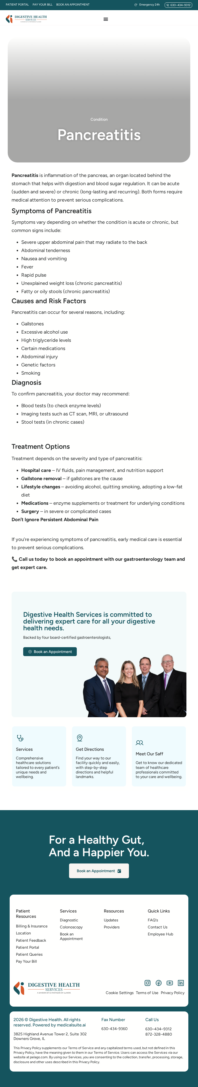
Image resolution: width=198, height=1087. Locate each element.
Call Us (152, 1019)
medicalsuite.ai (71, 1025)
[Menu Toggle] (105, 19)
